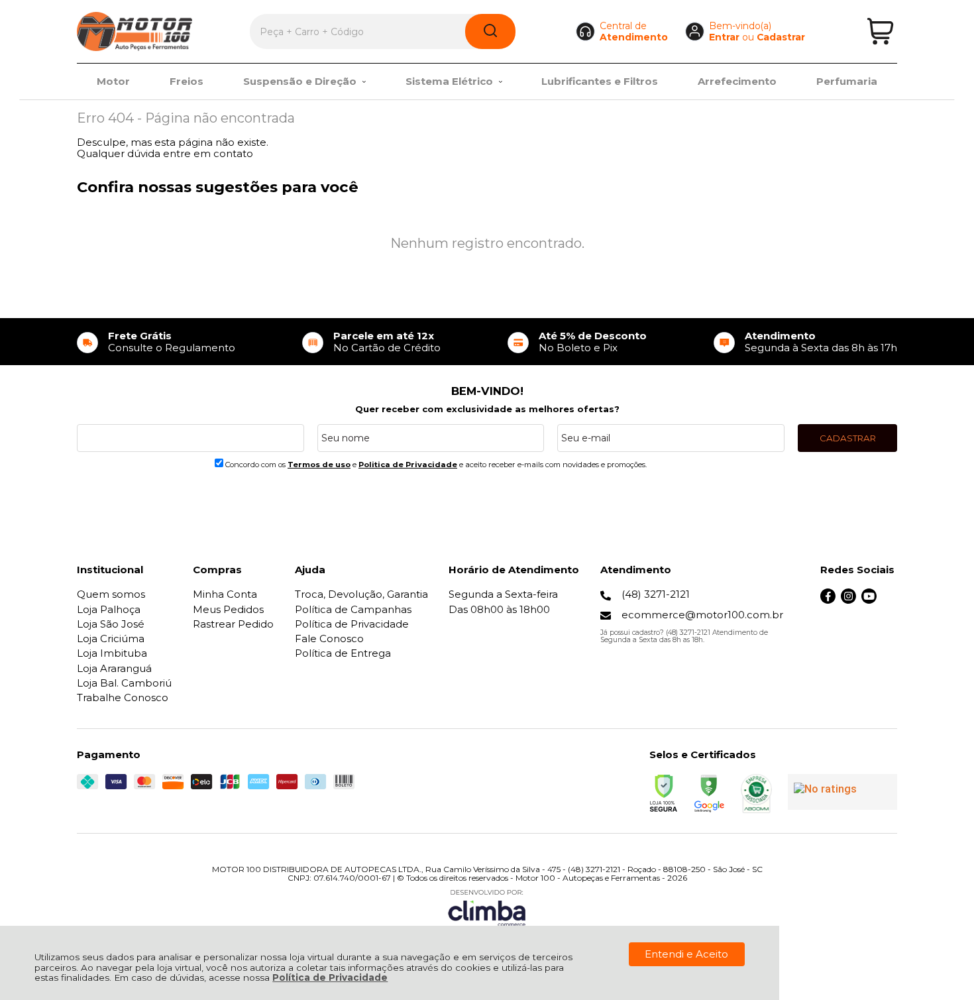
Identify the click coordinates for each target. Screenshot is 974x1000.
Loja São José (110, 624)
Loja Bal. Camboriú (124, 683)
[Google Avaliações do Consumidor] (842, 792)
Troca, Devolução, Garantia (361, 594)
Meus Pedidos (228, 609)
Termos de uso (319, 464)
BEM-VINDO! (487, 391)
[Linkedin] (889, 600)
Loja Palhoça (108, 609)
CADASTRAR (848, 438)
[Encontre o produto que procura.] (490, 31)
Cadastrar (781, 37)
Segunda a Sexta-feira (503, 594)
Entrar (724, 37)
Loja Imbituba (112, 653)
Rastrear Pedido (233, 624)
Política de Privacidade (330, 977)
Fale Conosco (329, 638)
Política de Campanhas (353, 609)
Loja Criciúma (110, 638)
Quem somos (111, 594)
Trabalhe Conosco (122, 697)
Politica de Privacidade (407, 464)
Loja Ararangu (114, 668)
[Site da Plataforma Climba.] (487, 907)
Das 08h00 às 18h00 (499, 609)
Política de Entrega (343, 653)
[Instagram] (848, 600)
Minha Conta (225, 594)
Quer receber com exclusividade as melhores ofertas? (487, 409)
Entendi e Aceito (686, 954)
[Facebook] (828, 600)
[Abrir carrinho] (880, 31)
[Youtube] (869, 600)
